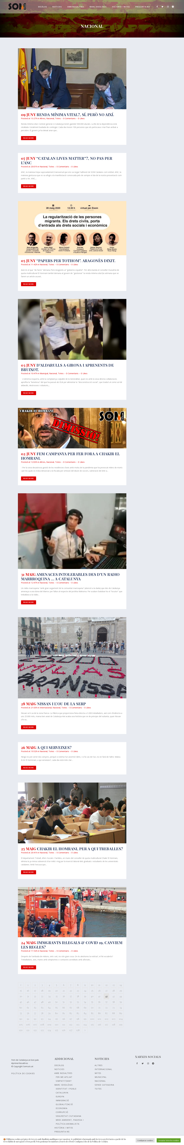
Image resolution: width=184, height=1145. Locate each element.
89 (120, 1013)
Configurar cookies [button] (145, 1140)
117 (106, 1024)
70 (92, 1007)
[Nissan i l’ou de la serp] (72, 657)
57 (106, 1002)
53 (78, 1002)
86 (99, 1013)
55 (92, 1002)
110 (56, 1024)
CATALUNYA (62, 1092)
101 (99, 1018)
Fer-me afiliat (64, 1077)
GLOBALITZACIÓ (64, 1104)
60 (20, 1007)
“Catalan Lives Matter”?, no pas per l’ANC (66, 160)
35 (56, 996)
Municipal (44, 373)
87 (106, 1013)
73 (113, 1007)
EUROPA (60, 1096)
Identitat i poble (66, 1088)
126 (63, 1030)
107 (35, 1024)
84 (85, 1013)
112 (70, 1024)
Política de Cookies (23, 1073)
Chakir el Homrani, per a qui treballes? (80, 848)
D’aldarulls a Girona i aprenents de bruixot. (67, 367)
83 (78, 1013)
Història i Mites (63, 1127)
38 (78, 996)
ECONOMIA (61, 1108)
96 (63, 1018)
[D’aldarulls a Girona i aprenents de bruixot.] (72, 329)
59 (121, 1002)
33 (42, 996)
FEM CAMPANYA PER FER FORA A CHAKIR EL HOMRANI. (70, 456)
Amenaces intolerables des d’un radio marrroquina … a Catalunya (70, 576)
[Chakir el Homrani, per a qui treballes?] (72, 813)
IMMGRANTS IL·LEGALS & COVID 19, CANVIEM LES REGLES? (71, 944)
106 (28, 1024)
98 (78, 1018)
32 (35, 996)
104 (121, 1018)
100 (92, 1018)
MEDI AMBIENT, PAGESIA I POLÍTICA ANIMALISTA (70, 1122)
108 (42, 1024)
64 (49, 1007)
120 (20, 1030)
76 (28, 1013)
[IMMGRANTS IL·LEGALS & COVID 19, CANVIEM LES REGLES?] (72, 912)
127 (70, 1030)
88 (113, 1013)
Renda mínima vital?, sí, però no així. (75, 114)
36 (64, 996)
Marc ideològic (63, 1085)
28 (113, 990)
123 (42, 1030)
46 (28, 1002)
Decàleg (59, 1065)
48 (42, 1002)
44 (120, 996)
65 (56, 1007)
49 (49, 1002)
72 (106, 1007)
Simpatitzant (64, 1081)
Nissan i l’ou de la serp (61, 703)
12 (106, 985)
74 (121, 1007)
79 (49, 1013)
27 (106, 990)
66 (63, 1007)
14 (121, 985)
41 (99, 996)
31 (28, 996)
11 (99, 985)
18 (42, 990)
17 (35, 990)
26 (99, 990)
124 (49, 1030)
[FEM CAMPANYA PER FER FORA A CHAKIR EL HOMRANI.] (72, 428)
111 (63, 1024)
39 (85, 996)
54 (85, 1002)
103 (113, 1018)
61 (28, 1007)
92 (35, 1018)
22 (71, 990)
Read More (28, 138)
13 (114, 985)
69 (85, 1007)
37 (71, 996)
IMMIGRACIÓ (62, 1100)
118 (113, 1024)
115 (92, 1024)
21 (64, 990)
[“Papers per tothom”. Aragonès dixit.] (72, 228)
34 (49, 996)
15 (21, 990)
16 (28, 990)
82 (71, 1013)
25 (92, 990)
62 (35, 1007)
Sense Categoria (104, 1085)
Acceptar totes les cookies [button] (168, 1140)
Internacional (46, 707)
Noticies (59, 1069)
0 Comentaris (69, 118)
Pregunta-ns (62, 1131)
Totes (58, 118)
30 (21, 996)
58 (113, 1002)
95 (56, 1018)
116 (99, 1024)
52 (71, 1002)
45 (21, 1002)
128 (78, 1030)
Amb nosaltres (63, 1073)
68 (78, 1007)
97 (71, 1018)
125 (56, 1030)
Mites (98, 1073)
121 (27, 1030)
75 (21, 1013)
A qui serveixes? (54, 747)
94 (49, 1018)
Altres (42, 118)
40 (92, 996)
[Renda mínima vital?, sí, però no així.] (72, 78)
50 (56, 1002)
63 (42, 1007)
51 (64, 1002)
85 (92, 1013)
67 (71, 1007)
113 (77, 1024)
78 (42, 1013)
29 (120, 990)
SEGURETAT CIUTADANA (68, 1116)
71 (99, 1007)
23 (78, 990)
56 (99, 1002)
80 (56, 1013)
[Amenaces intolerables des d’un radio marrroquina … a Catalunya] (72, 531)
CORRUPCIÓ (62, 1112)
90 (20, 1018)
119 (120, 1024)
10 (92, 985)
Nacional (50, 118)
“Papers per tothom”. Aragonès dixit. (75, 260)
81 (64, 1013)
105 (20, 1024)
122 (35, 1030)
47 (35, 1002)
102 (106, 1018)
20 (56, 990)
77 (35, 1013)
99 (85, 1018)
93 (42, 1018)
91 (28, 1018)
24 (85, 990)
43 (113, 996)
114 (85, 1024)
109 (49, 1024)
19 (49, 990)
